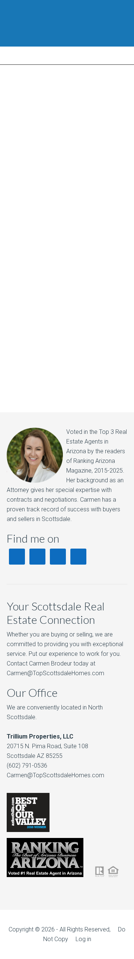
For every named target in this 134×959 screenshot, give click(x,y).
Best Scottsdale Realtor (67, 23)
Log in (83, 939)
